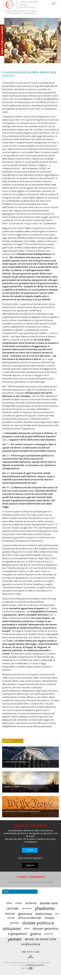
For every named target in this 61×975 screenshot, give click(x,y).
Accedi (30, 850)
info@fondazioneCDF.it (35, 965)
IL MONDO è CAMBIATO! (12, 786)
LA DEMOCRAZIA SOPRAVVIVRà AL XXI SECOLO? (21, 811)
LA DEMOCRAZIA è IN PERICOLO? (16, 762)
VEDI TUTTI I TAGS (30, 951)
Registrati (30, 865)
